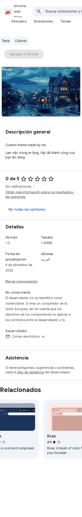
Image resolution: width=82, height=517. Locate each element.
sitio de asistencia (30, 372)
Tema (6, 41)
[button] (41, 92)
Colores (21, 41)
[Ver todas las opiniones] (26, 209)
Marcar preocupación (21, 281)
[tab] (19, 21)
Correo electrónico (26, 336)
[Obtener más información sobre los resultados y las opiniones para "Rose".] (58, 442)
